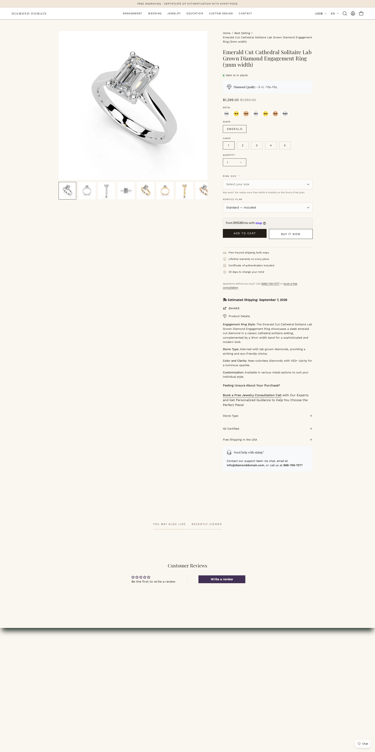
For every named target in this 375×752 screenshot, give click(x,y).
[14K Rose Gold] (246, 113)
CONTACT (66, 677)
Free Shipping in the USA (240, 439)
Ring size (231, 176)
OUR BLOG (199, 652)
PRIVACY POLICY (203, 677)
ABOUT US (199, 645)
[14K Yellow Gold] (236, 113)
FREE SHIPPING (270, 645)
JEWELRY (66, 658)
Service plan (232, 199)
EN (333, 13)
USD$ (319, 13)
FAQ (194, 658)
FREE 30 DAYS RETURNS (276, 664)
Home (226, 33)
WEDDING (66, 652)
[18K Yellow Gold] (265, 113)
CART (129, 658)
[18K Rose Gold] (275, 113)
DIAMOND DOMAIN (29, 13)
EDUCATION (68, 664)
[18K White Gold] (256, 113)
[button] (345, 13)
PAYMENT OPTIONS (272, 658)
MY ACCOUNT (135, 645)
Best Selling (242, 33)
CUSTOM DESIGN (72, 671)
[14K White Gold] (226, 113)
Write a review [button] (222, 579)
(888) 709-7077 (270, 283)
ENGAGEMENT (70, 645)
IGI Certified (231, 428)
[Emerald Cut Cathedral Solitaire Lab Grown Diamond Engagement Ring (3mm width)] (67, 190)
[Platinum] (285, 113)
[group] (187, 3)
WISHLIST (132, 652)
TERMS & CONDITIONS (208, 671)
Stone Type (230, 415)
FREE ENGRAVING (271, 652)
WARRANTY (266, 671)
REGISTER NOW (137, 664)
